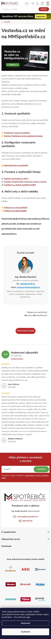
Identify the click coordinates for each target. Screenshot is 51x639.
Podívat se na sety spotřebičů (15, 207)
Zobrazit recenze (17, 359)
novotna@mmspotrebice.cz (28, 287)
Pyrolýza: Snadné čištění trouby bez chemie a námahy (25, 182)
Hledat (44, 9)
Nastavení (25, 623)
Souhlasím (25, 631)
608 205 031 (27, 521)
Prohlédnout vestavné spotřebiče (17, 133)
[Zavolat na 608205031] (32, 3)
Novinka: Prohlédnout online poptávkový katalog (23, 136)
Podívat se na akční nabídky (15, 211)
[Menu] (47, 3)
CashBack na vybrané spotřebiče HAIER (20, 185)
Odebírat (41, 469)
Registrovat (40, 16)
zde (28, 617)
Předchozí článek (25, 331)
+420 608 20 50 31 (27, 284)
